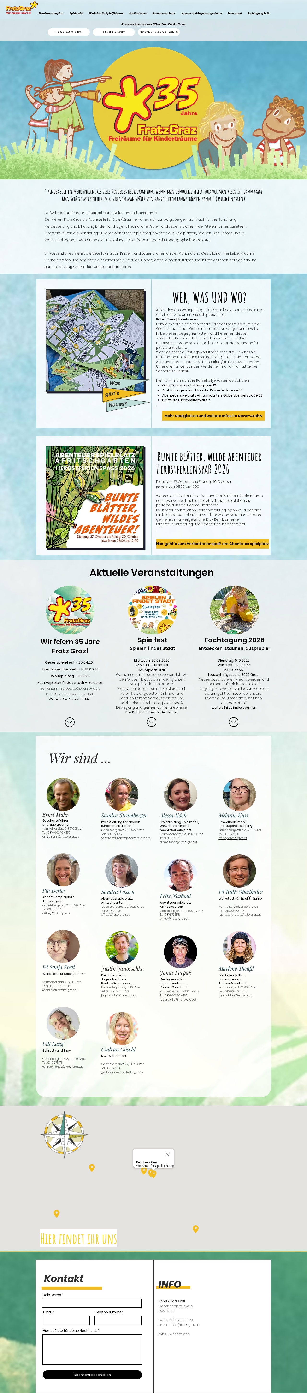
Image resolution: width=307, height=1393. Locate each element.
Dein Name (52, 1295)
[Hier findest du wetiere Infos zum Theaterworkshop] (70, 722)
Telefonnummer (109, 1312)
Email (47, 1312)
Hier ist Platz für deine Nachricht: (70, 1330)
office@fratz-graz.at (228, 361)
